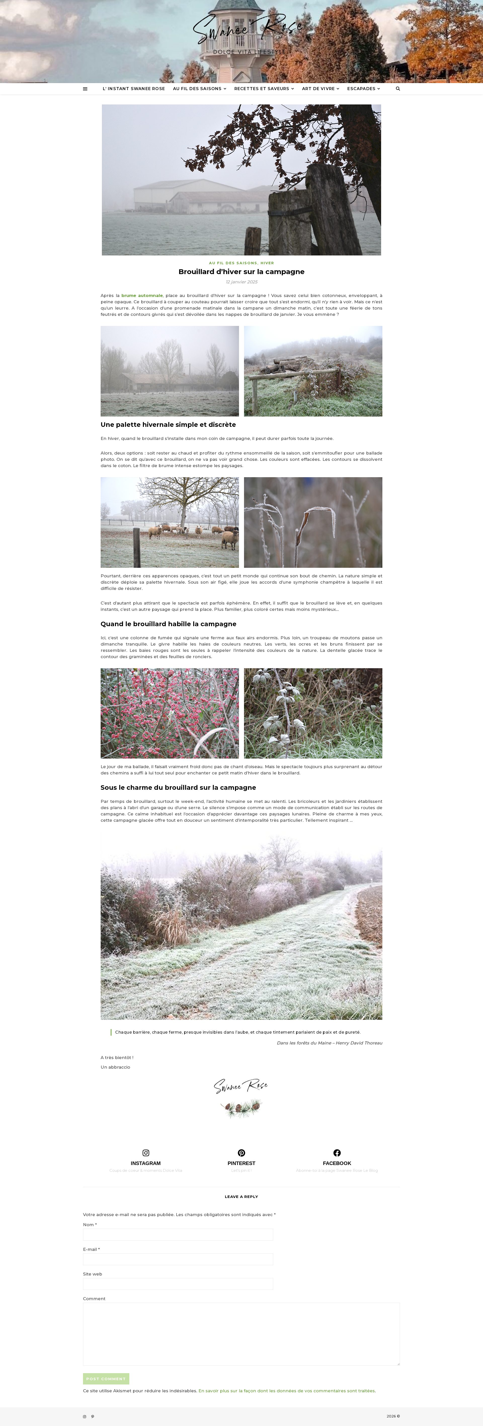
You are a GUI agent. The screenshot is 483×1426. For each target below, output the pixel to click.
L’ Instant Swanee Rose (134, 88)
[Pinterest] (241, 1153)
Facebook (337, 1163)
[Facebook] (337, 1153)
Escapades (361, 88)
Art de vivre (318, 88)
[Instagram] (146, 1153)
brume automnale (142, 295)
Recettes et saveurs (262, 88)
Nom (90, 1224)
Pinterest (241, 1163)
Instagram (146, 1163)
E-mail (91, 1249)
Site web (92, 1274)
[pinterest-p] (92, 1416)
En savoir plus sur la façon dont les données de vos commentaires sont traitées (286, 1390)
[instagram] (85, 1416)
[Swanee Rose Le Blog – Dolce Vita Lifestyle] (241, 41)
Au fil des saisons (197, 88)
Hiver (267, 263)
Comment (94, 1298)
